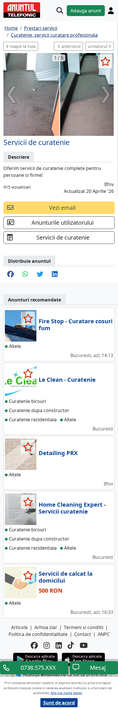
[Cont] (110, 10)
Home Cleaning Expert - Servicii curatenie (72, 508)
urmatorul (98, 46)
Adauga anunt (85, 10)
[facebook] (34, 645)
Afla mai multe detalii (66, 693)
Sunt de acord (59, 703)
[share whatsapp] (25, 274)
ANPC (104, 634)
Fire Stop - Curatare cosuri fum (76, 324)
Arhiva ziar (45, 627)
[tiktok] (71, 645)
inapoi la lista (22, 46)
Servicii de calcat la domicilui (66, 577)
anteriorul (70, 46)
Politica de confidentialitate (38, 634)
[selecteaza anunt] (105, 61)
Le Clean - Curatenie (67, 379)
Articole (19, 627)
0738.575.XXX (38, 667)
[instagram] (47, 645)
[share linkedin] (54, 274)
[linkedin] (59, 645)
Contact (82, 634)
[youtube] (84, 645)
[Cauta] (60, 10)
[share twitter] (40, 274)
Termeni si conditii (83, 627)
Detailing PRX (58, 453)
